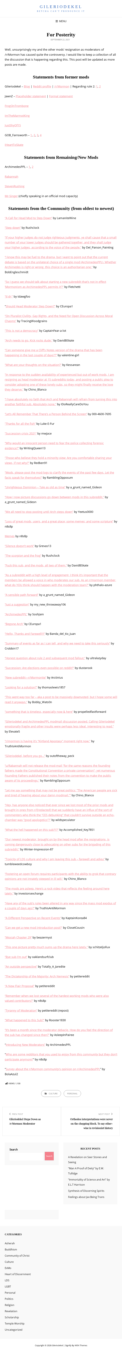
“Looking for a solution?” (21, 687)
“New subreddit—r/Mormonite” (25, 677)
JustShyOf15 (13, 125)
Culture (53, 1093)
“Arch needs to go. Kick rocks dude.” (29, 340)
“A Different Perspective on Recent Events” (33, 918)
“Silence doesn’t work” (19, 546)
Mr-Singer (11, 196)
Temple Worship (14, 1323)
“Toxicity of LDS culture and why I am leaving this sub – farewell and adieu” (55, 859)
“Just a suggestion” (17, 604)
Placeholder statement (31, 96)
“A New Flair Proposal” (19, 986)
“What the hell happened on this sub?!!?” (32, 830)
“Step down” (13, 228)
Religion (9, 1305)
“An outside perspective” (21, 966)
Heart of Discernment (18, 1274)
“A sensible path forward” (21, 595)
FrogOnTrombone (17, 106)
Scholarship (12, 1317)
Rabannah (11, 176)
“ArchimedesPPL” (16, 614)
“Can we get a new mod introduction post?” (33, 927)
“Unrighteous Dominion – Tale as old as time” (35, 487)
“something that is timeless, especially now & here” (39, 712)
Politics (9, 1299)
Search (14, 1149)
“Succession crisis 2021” (21, 433)
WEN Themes (81, 1345)
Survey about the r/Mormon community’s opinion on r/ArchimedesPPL (53, 1069)
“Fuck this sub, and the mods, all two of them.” (36, 565)
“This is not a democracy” (21, 331)
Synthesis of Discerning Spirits (86, 1191)
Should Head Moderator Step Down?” (30, 306)
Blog (27, 86)
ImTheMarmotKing (17, 116)
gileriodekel (61, 6)
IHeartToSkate (14, 145)
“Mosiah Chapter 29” (18, 937)
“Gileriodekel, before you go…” (25, 756)
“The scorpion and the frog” (23, 555)
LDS (7, 1280)
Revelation (11, 1311)
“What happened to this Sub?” (24, 1020)
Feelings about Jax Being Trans (86, 1197)
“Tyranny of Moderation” (21, 1010)
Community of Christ (17, 1255)
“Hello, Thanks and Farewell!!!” (25, 634)
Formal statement (61, 96)
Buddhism (11, 1249)
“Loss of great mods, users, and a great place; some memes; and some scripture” (59, 521)
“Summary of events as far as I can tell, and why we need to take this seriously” (57, 643)
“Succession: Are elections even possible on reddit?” (39, 668)
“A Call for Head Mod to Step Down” (28, 218)
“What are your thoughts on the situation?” (33, 365)
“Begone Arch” (14, 624)
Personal (72, 1093)
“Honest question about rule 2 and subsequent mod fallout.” (45, 658)
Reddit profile (42, 86)
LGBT (8, 1286)
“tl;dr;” (9, 296)
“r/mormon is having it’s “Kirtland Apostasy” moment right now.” (47, 741)
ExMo (8, 1268)
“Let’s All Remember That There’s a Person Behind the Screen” (46, 414)
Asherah (10, 1243)
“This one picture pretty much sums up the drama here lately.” (46, 947)
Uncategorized (13, 1329)
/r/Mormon (61, 86)
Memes (10, 536)
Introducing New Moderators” (25, 1045)
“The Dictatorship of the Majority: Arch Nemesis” (37, 976)
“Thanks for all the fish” (20, 424)
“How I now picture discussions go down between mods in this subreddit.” (54, 497)
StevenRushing (14, 186)
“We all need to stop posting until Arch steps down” (39, 512)
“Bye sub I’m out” (16, 957)
